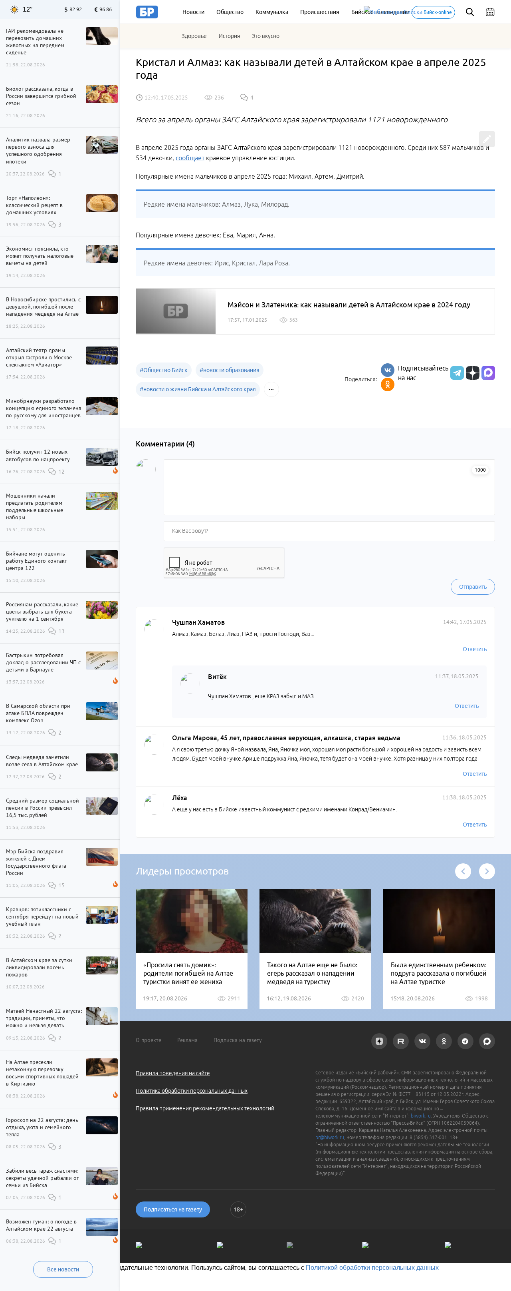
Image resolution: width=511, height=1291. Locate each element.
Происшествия (319, 12)
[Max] (488, 373)
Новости (193, 12)
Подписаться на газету (173, 1209)
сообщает (190, 157)
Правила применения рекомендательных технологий (205, 1108)
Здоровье (194, 36)
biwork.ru (421, 1115)
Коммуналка (272, 12)
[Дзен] (471, 373)
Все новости (63, 1269)
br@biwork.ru (329, 1137)
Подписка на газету (238, 1040)
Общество (230, 12)
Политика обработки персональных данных (192, 1091)
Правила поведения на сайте (173, 1073)
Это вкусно (265, 36)
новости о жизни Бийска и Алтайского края (198, 389)
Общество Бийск (164, 370)
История (229, 36)
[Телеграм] (456, 373)
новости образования (229, 370)
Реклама (187, 1040)
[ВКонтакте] (387, 370)
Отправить (473, 587)
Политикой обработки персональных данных (372, 1267)
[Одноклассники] (387, 384)
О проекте (148, 1040)
